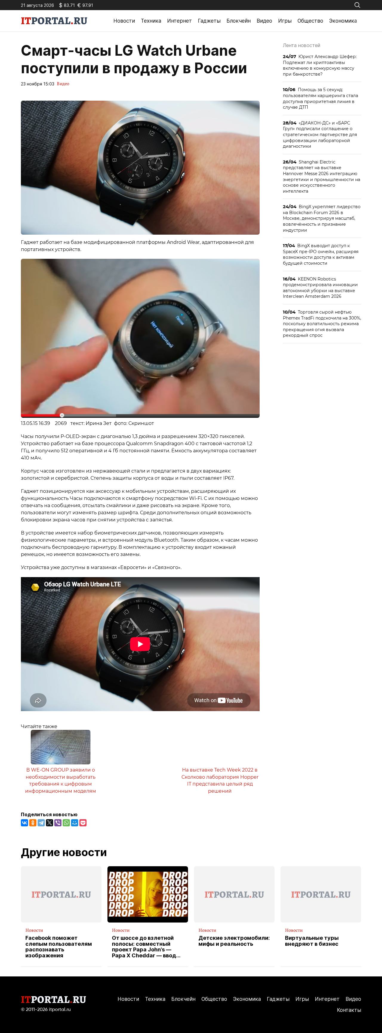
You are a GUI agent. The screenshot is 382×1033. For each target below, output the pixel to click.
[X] (49, 822)
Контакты (349, 1010)
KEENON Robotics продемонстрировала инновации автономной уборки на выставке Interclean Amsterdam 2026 (320, 287)
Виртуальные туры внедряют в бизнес (312, 941)
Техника (151, 21)
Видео (264, 21)
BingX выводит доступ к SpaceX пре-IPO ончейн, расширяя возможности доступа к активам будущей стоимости (320, 254)
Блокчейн (239, 21)
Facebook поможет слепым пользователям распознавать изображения (58, 947)
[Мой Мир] (74, 822)
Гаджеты (209, 21)
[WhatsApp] (66, 822)
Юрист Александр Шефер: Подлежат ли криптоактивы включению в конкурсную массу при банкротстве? (320, 65)
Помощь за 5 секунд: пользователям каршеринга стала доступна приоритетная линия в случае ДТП (320, 98)
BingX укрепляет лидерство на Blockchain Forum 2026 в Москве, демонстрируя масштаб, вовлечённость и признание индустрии (322, 218)
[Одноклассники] (32, 822)
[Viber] (57, 822)
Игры (285, 21)
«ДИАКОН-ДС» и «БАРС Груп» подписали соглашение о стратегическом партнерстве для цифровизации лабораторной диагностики (320, 134)
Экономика (343, 21)
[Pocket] (83, 822)
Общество (310, 21)
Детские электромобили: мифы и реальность (234, 941)
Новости (124, 21)
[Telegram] (41, 822)
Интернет (179, 21)
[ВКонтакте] (24, 822)
